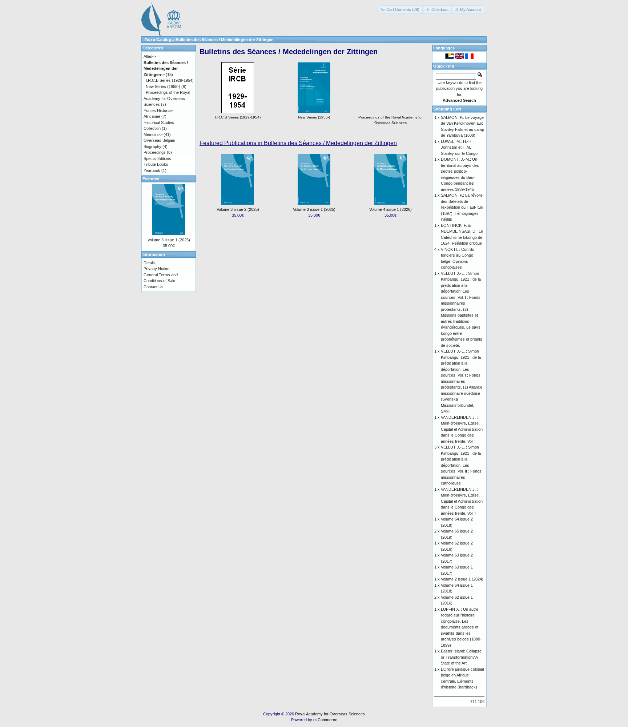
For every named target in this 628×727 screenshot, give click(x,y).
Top (148, 39)
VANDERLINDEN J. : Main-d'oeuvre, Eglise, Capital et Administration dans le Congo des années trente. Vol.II (462, 501)
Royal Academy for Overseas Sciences (330, 714)
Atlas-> (150, 56)
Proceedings (155, 152)
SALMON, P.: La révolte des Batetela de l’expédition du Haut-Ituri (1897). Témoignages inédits (462, 207)
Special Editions (157, 158)
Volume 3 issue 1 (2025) (314, 209)
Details (150, 263)
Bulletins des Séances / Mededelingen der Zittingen (225, 39)
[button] (401, 9)
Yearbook (152, 170)
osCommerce (325, 720)
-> (166, 68)
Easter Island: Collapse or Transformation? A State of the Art (461, 657)
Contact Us (154, 287)
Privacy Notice (156, 268)
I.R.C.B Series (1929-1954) (170, 80)
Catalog (163, 39)
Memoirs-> (153, 134)
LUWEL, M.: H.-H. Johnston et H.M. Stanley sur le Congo (459, 147)
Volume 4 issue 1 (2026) (390, 209)
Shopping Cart (447, 109)
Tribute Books (156, 164)
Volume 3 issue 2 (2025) (238, 209)
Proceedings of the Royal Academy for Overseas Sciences (390, 120)
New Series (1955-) (163, 86)
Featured (151, 179)
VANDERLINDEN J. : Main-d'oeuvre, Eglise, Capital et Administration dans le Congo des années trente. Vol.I (462, 429)
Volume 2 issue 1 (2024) (462, 579)
